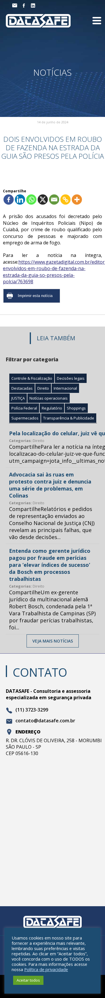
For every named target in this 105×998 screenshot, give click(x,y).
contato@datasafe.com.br (45, 721)
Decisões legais (71, 378)
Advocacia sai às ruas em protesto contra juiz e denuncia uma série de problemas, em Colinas (50, 485)
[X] (43, 199)
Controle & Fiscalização (31, 378)
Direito (43, 388)
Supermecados (24, 418)
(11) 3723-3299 (31, 710)
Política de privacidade (46, 969)
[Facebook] (9, 199)
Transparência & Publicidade (68, 418)
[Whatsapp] (31, 199)
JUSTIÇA (18, 398)
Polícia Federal (24, 408)
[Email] (54, 199)
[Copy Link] (65, 199)
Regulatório (52, 408)
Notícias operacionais (48, 398)
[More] (77, 199)
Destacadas (22, 388)
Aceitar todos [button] (28, 980)
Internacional (65, 388)
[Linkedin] (20, 199)
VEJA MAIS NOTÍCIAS (52, 641)
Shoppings (76, 408)
